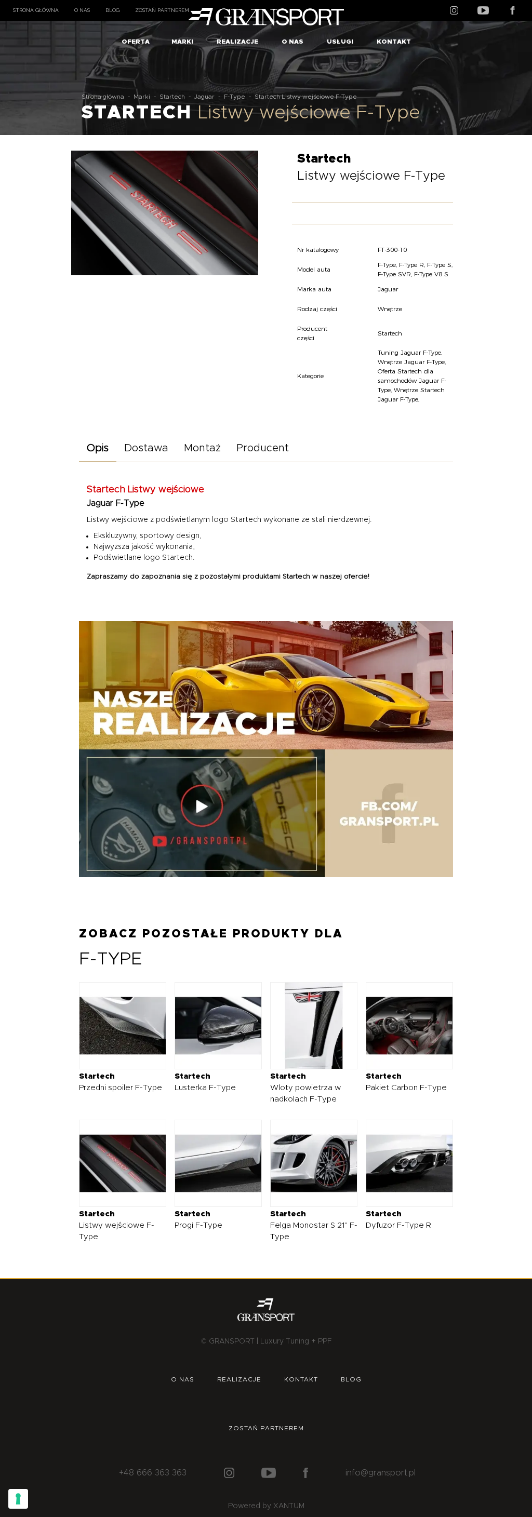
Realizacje (237, 41)
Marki (182, 41)
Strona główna (36, 10)
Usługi (340, 41)
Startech (172, 96)
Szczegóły (114, 1025)
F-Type (234, 96)
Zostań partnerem (162, 10)
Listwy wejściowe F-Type (116, 1225)
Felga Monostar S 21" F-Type (313, 1225)
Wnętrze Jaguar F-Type (411, 362)
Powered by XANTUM (266, 1506)
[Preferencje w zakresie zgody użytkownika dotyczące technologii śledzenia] (18, 1499)
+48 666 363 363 (153, 1473)
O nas (82, 10)
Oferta (136, 41)
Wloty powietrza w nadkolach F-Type (305, 1087)
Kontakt (394, 41)
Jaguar (204, 96)
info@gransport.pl (380, 1473)
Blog (112, 10)
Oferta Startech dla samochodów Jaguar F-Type (412, 380)
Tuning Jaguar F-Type (409, 352)
